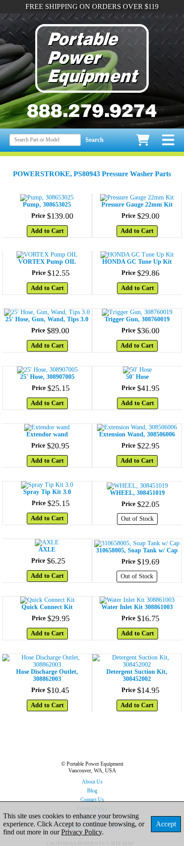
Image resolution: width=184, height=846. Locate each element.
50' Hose (137, 376)
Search (94, 140)
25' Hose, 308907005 (47, 376)
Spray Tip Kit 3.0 (47, 492)
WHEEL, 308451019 (137, 492)
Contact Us (92, 799)
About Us (92, 782)
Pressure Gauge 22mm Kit (137, 204)
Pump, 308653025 (47, 204)
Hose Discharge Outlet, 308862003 (47, 675)
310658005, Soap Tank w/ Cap (137, 550)
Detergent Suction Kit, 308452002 (136, 675)
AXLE (46, 549)
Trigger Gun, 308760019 (137, 319)
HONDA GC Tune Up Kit (137, 261)
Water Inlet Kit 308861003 (137, 607)
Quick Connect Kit (47, 607)
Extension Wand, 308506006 (137, 434)
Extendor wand (47, 434)
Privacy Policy (81, 832)
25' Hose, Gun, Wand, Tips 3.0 (46, 319)
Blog (92, 791)
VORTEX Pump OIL (47, 261)
